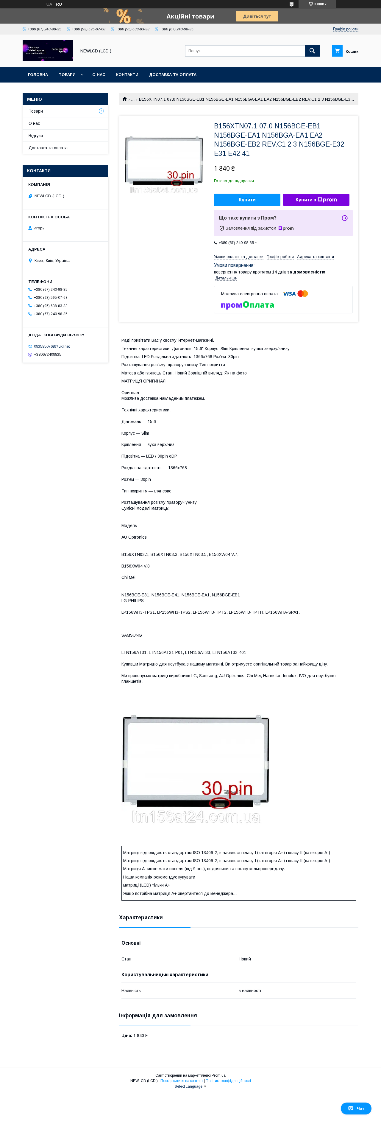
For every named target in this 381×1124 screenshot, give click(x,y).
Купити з (306, 199)
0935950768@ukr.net (52, 346)
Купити (247, 199)
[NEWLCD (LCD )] (48, 59)
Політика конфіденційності (228, 1081)
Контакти (127, 74)
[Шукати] (312, 51)
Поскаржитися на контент (181, 1081)
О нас (98, 74)
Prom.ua (219, 1075)
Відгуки (36, 135)
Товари (67, 74)
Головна (38, 74)
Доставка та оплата (172, 74)
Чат (360, 1108)
